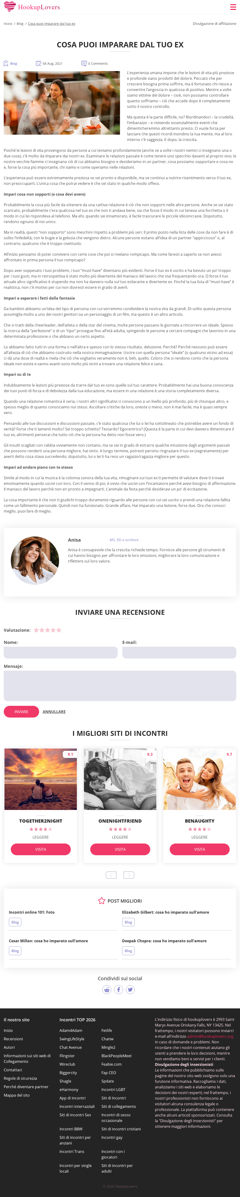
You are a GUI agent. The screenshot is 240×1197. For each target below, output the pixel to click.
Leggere (41, 837)
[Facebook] (118, 989)
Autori (9, 1047)
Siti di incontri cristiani (121, 1129)
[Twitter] (130, 989)
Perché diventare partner (26, 1086)
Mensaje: (13, 666)
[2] (42, 630)
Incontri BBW (71, 1129)
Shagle (65, 1081)
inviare (21, 711)
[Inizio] (32, 7)
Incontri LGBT (113, 1089)
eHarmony (69, 1089)
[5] (58, 630)
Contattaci (13, 1069)
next (129, 875)
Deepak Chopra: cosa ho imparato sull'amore (164, 940)
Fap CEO (108, 1072)
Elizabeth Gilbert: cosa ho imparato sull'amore (165, 912)
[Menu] (233, 7)
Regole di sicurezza (20, 1078)
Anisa (74, 540)
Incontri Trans (72, 1151)
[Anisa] (35, 560)
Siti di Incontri (113, 1098)
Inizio (8, 1030)
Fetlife (106, 1030)
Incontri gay (111, 1137)
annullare (54, 711)
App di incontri (73, 1098)
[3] (47, 630)
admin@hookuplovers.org (210, 1036)
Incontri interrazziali (77, 1106)
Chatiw (107, 1038)
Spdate (107, 1081)
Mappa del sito (17, 1095)
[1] (36, 630)
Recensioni (13, 1038)
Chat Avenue (71, 1047)
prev (111, 875)
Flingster (67, 1055)
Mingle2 (108, 1047)
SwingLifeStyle (72, 1038)
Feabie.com (111, 1064)
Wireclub (67, 1064)
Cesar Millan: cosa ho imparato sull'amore (48, 940)
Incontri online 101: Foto (32, 912)
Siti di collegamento (118, 1106)
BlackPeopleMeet (116, 1055)
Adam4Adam (71, 1030)
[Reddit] (106, 989)
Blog (13, 63)
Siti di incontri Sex (75, 1114)
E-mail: (129, 642)
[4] (53, 630)
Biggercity (68, 1072)
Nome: (11, 642)
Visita (40, 849)
